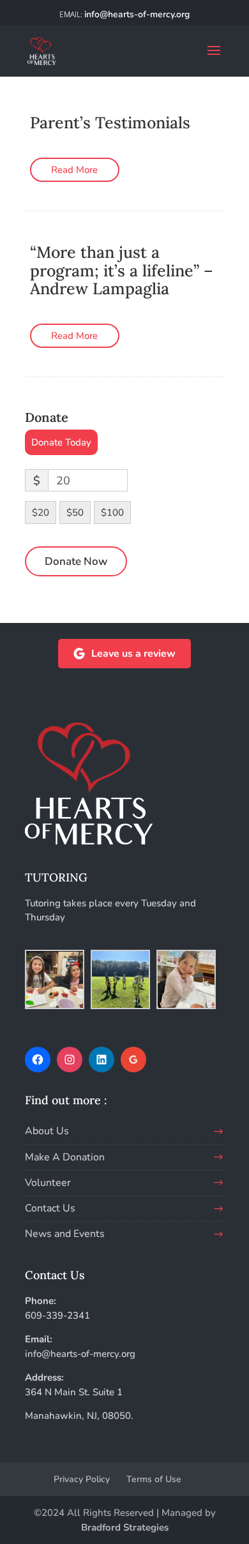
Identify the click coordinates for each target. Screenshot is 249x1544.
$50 (75, 512)
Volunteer (48, 1183)
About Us (47, 1131)
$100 (112, 512)
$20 (40, 512)
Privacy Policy (82, 1479)
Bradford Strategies (125, 1527)
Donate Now (76, 561)
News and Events (65, 1234)
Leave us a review (133, 654)
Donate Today (61, 442)
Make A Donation (65, 1157)
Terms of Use (153, 1479)
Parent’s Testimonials (110, 122)
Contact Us (50, 1208)
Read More (74, 169)
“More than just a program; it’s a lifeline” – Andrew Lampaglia (121, 270)
